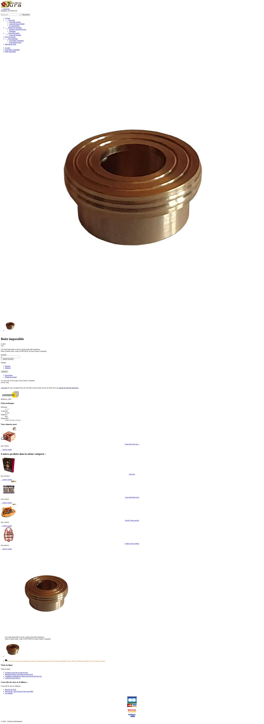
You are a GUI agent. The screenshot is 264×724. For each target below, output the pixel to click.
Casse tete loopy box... (132, 444)
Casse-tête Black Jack (132, 497)
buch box (132, 474)
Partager (7, 366)
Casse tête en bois (15, 22)
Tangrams (12, 31)
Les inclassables (14, 26)
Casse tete (10, 20)
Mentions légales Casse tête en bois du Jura (19, 674)
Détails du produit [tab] (11, 377)
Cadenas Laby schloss (132, 543)
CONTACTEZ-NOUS (12, 678)
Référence (4, 399)
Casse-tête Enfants (15, 35)
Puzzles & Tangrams (13, 27)
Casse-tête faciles (12, 33)
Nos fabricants (11, 39)
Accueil (7, 18)
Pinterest (8, 368)
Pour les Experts (10, 37)
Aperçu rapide (6, 449)
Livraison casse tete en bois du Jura (16, 672)
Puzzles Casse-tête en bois (17, 29)
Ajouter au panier (7, 359)
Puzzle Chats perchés (132, 520)
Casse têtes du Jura (15, 42)
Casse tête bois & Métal (16, 24)
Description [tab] (8, 375)
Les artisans (9, 693)
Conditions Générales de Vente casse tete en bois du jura (23, 676)
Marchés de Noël (10, 44)
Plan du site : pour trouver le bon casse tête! (19, 691)
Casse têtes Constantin (16, 40)
